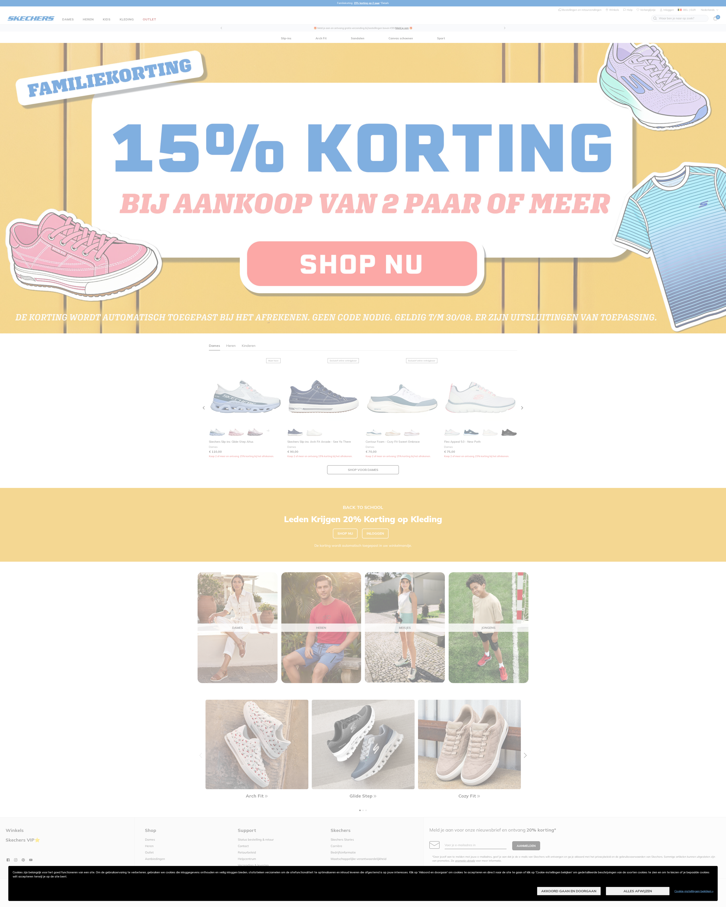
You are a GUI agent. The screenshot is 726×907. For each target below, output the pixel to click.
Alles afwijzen (638, 891)
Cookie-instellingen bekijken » (694, 891)
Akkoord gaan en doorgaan (568, 891)
